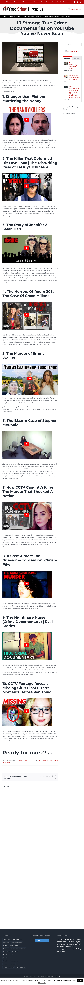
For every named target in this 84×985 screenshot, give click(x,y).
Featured (5, 945)
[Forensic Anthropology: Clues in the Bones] (66, 63)
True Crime (5, 767)
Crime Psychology (17, 939)
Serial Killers (6, 952)
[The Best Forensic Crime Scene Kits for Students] (66, 76)
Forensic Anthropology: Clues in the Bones (73, 65)
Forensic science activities (18, 949)
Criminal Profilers (17, 942)
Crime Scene (6, 942)
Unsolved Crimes (20, 967)
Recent (76, 58)
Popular (67, 58)
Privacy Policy (50, 976)
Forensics (6, 949)
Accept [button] (80, 980)
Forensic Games (14, 945)
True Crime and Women (9, 955)
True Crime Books (8, 958)
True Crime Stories (8, 967)
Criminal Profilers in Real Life (26, 760)
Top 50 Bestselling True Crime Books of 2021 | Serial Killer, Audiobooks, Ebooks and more (74, 92)
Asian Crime (6, 939)
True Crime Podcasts (9, 964)
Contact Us (57, 976)
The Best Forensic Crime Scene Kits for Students (74, 77)
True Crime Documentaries (14, 767)
